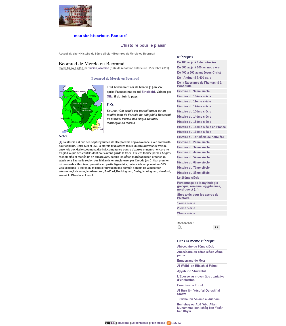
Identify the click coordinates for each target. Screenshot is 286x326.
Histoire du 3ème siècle (193, 147)
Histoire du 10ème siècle (194, 96)
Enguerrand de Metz (191, 260)
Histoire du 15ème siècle (194, 121)
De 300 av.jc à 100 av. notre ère (198, 67)
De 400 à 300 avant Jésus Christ (199, 72)
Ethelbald (148, 91)
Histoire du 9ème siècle (193, 91)
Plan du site (157, 322)
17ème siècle (186, 203)
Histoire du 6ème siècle (193, 162)
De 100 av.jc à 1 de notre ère (196, 62)
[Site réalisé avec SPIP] (110, 322)
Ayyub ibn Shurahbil (191, 271)
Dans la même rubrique (196, 240)
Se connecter (139, 322)
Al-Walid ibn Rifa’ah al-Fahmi (197, 265)
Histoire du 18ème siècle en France (201, 127)
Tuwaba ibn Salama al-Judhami (199, 299)
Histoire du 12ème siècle (194, 106)
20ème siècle (186, 208)
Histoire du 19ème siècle (194, 131)
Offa (109, 96)
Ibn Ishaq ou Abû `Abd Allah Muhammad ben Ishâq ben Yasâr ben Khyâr (200, 308)
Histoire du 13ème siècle (194, 111)
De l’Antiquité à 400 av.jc (194, 77)
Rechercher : (185, 223)
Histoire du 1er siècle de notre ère (200, 137)
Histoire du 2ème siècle (193, 142)
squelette (123, 322)
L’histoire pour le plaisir (143, 45)
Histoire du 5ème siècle (193, 157)
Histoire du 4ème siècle (193, 152)
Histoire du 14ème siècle (194, 116)
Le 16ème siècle (188, 177)
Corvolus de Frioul (190, 285)
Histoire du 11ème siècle (194, 101)
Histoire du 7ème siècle (193, 167)
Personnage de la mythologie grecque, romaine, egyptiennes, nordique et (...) (199, 186)
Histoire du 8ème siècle (95, 53)
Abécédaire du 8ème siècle (195, 246)
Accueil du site (68, 53)
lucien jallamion (99, 68)
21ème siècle (186, 213)
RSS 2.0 (176, 322)
